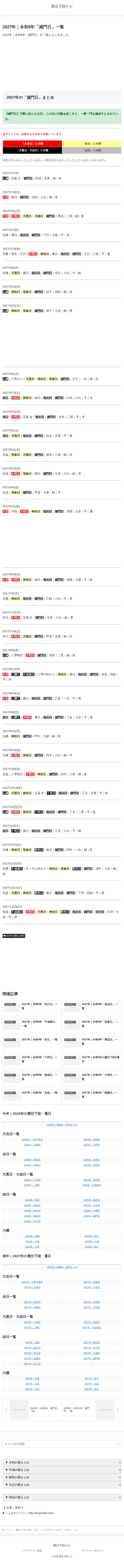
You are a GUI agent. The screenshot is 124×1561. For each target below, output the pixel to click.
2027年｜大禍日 (91, 1353)
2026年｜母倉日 (32, 1165)
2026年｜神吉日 (32, 1159)
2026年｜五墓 (32, 1200)
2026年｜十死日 (32, 1180)
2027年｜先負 (32, 1384)
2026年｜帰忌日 (91, 1200)
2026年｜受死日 (91, 1180)
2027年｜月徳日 (91, 1307)
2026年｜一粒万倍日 (32, 1139)
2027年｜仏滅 (92, 1384)
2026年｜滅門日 (91, 1216)
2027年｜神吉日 (32, 1302)
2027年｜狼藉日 (32, 1358)
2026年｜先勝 (32, 1236)
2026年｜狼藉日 (32, 1216)
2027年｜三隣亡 (32, 1327)
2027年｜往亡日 (32, 1363)
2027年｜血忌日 (32, 1347)
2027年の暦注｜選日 (15, 936)
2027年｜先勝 (32, 1378)
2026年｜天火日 (91, 1205)
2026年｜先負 (32, 1241)
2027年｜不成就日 (91, 1327)
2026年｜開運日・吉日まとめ (62, 1124)
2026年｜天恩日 (91, 1159)
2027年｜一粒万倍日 (32, 1282)
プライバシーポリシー (92, 1550)
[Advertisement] (62, 64)
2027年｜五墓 (32, 1342)
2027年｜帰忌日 (91, 1342)
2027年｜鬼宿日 (91, 1282)
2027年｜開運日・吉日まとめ (62, 1267)
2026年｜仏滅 (92, 1241)
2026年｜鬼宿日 (91, 1139)
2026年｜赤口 (92, 1247)
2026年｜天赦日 (32, 1145)
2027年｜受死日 (91, 1322)
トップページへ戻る (31, 1550)
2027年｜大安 (32, 1389)
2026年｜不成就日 (91, 1185)
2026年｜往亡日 (32, 1221)
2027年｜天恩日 (91, 1302)
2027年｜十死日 (32, 1322)
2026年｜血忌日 (32, 1205)
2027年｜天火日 (91, 1347)
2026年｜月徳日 (91, 1165)
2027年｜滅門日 (91, 1358)
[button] (118, 1444)
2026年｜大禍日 (91, 1210)
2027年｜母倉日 (32, 1307)
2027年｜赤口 (92, 1389)
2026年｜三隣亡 (32, 1185)
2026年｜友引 (92, 1236)
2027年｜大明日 (91, 1287)
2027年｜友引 (92, 1378)
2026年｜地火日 (32, 1210)
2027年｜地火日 (32, 1353)
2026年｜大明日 (91, 1145)
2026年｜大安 (32, 1247)
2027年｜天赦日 (32, 1287)
